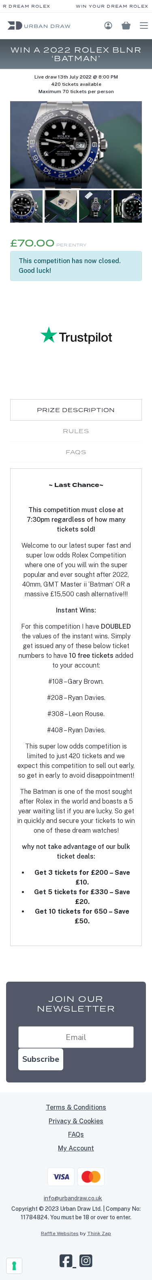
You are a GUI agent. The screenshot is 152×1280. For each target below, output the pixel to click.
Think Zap (99, 1233)
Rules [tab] (76, 431)
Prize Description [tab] (76, 410)
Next (130, 212)
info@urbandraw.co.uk (73, 1198)
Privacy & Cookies (76, 1121)
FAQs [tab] (76, 452)
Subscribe (40, 1059)
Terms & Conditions (76, 1107)
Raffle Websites (60, 1233)
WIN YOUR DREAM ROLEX (109, 6)
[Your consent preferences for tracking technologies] (14, 1266)
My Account (76, 1148)
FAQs (76, 1134)
